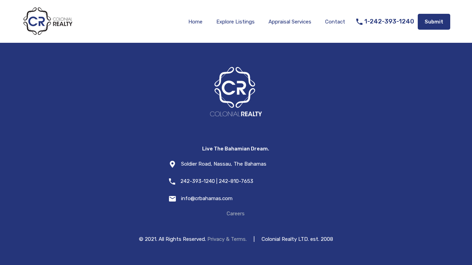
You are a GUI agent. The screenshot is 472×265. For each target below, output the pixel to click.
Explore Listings (235, 22)
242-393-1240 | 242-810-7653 (216, 181)
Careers (236, 213)
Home (195, 22)
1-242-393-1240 (389, 21)
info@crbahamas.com (207, 198)
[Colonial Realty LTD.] (48, 33)
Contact (335, 22)
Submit (434, 22)
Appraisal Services (289, 22)
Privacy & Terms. (227, 239)
